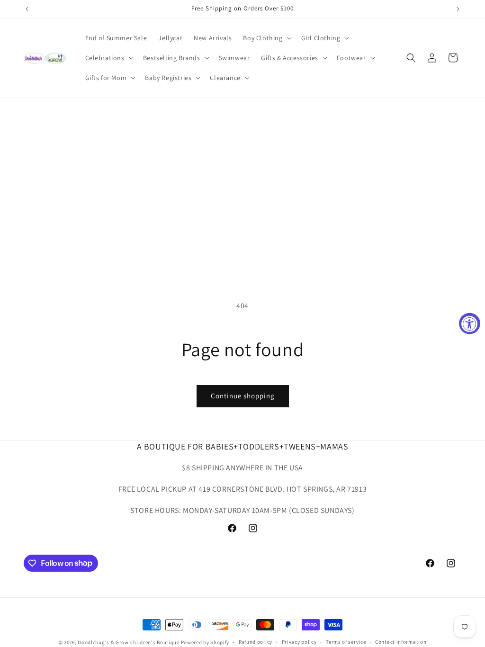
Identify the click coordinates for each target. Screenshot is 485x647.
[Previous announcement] (27, 9)
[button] (266, 38)
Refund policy (255, 641)
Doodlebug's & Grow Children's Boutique (129, 642)
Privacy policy (299, 641)
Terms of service (346, 641)
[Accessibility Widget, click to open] (469, 323)
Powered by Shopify (205, 642)
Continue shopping (243, 395)
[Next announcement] (458, 9)
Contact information (400, 641)
